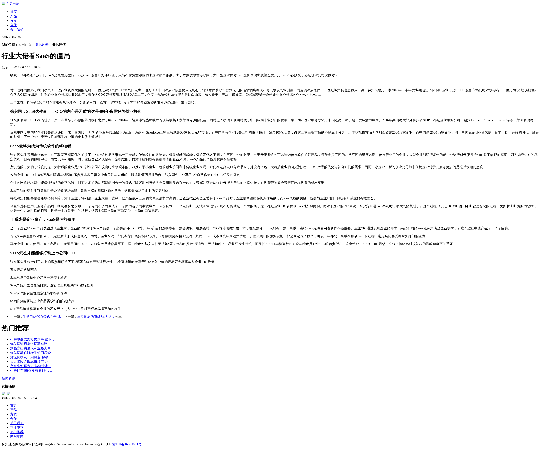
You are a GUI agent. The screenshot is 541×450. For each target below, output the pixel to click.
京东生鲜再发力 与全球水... (30, 366)
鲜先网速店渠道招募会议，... (31, 344)
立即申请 (12, 4)
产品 (13, 16)
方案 (13, 20)
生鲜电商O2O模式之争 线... (42, 316)
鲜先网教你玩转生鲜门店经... (31, 353)
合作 (13, 25)
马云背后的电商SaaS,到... (96, 316)
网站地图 (17, 436)
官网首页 (24, 44)
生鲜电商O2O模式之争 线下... (32, 339)
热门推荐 (17, 432)
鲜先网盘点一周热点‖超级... (30, 357)
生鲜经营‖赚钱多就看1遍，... (31, 370)
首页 (13, 12)
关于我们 (17, 29)
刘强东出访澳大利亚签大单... (31, 348)
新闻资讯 (8, 378)
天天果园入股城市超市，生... (31, 361)
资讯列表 (42, 44)
